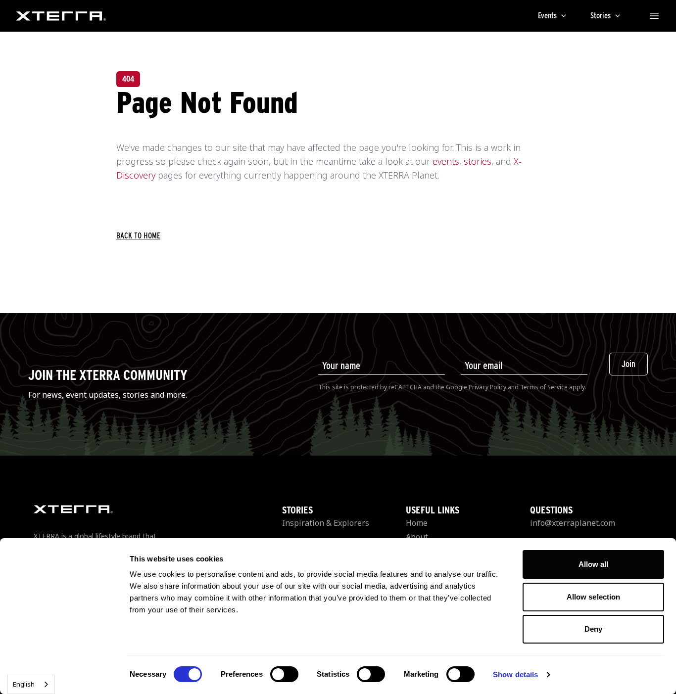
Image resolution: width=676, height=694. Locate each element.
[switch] (284, 674)
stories (477, 161)
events (446, 161)
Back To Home (138, 235)
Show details (515, 674)
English (24, 684)
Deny (593, 629)
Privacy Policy (487, 387)
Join (628, 364)
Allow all (594, 564)
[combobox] (31, 684)
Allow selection (594, 597)
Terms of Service (544, 387)
